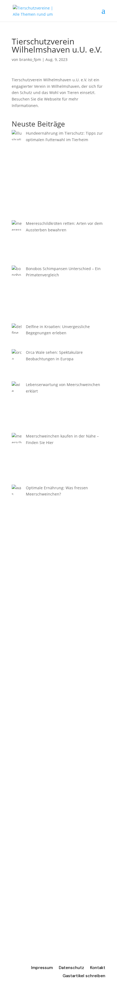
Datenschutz (71, 968)
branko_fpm (30, 59)
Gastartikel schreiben (84, 976)
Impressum (42, 968)
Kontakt (97, 968)
